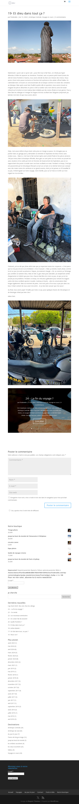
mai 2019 (11, 672)
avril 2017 (11, 703)
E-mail (10, 580)
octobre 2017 (12, 687)
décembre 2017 (13, 681)
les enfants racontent (15, 743)
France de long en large (16, 737)
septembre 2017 (13, 691)
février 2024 (12, 656)
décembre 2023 (13, 662)
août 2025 (11, 643)
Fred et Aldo (50, 792)
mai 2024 (11, 646)
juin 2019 (11, 668)
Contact (40, 792)
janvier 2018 (12, 678)
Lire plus (39, 421)
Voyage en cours (47, 17)
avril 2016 (11, 719)
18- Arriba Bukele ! (14, 628)
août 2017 (11, 694)
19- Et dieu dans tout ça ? (16, 625)
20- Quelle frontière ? (15, 622)
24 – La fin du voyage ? (39, 398)
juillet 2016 (11, 713)
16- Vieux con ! (13, 635)
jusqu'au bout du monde (16, 740)
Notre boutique (62, 792)
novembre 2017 (13, 684)
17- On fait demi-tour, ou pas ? (18, 631)
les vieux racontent (14, 747)
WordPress (54, 801)
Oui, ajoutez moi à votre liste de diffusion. (25, 511)
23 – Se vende (12, 612)
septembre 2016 (13, 706)
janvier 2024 (12, 659)
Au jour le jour (12, 734)
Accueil (10, 792)
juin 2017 (11, 700)
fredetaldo (13, 17)
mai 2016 (11, 716)
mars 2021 (11, 665)
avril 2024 (11, 649)
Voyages (19, 792)
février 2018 (12, 675)
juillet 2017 (11, 697)
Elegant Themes (34, 801)
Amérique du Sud (13, 731)
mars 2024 (11, 653)
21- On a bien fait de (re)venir (17, 619)
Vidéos (10, 750)
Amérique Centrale (35, 17)
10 (47, 428)
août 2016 (11, 710)
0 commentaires (60, 17)
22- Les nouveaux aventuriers (18, 616)
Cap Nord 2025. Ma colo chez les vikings (21, 606)
